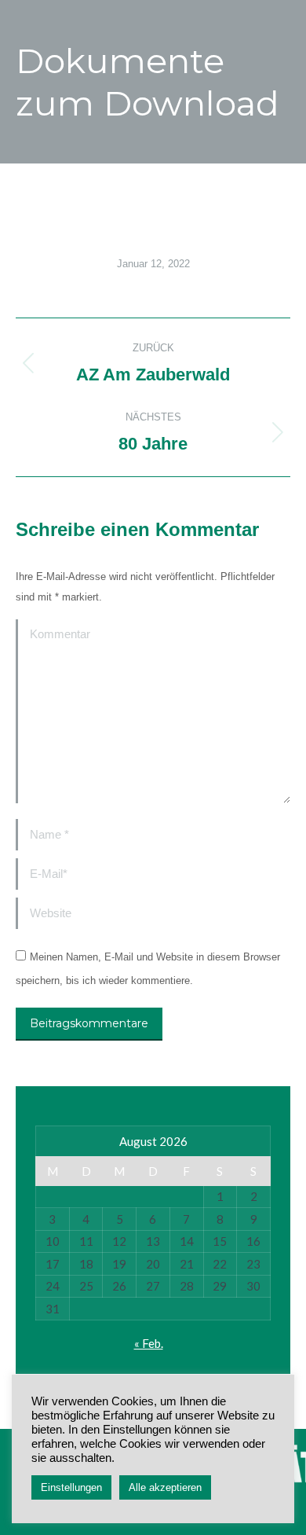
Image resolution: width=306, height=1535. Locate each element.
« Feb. (148, 1343)
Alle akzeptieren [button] (165, 1487)
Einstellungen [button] (71, 1487)
